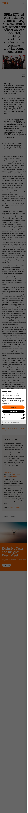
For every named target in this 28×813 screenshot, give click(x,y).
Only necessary (13, 411)
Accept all (13, 407)
